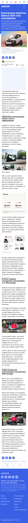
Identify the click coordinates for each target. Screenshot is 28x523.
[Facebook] (2, 477)
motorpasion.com (11, 106)
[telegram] (3, 57)
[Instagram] (16, 477)
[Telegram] (13, 477)
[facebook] (6, 57)
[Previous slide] (4, 157)
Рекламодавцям (18, 498)
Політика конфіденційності (20, 509)
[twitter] (10, 57)
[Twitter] (6, 477)
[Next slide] (24, 157)
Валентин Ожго (10, 61)
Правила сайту (17, 501)
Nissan (4, 129)
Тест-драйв (4, 498)
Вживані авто (4, 504)
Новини (3, 496)
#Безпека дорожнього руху (11, 461)
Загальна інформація (19, 496)
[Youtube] (9, 477)
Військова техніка (5, 501)
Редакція (16, 504)
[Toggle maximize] (24, 151)
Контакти (16, 507)
